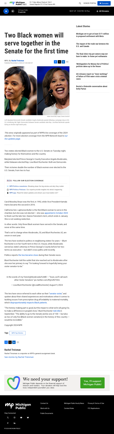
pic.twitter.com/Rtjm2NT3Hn (47, 280)
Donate (105, 3)
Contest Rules (69, 408)
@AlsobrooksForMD (38, 277)
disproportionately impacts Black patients (28, 302)
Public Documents (46, 413)
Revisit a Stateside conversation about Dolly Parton (91, 87)
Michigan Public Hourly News (74, 403)
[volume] (13, 11)
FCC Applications (94, 408)
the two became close (28, 255)
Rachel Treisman (17, 60)
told (56, 311)
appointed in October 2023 (56, 213)
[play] (6, 11)
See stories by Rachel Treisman (19, 357)
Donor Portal (90, 3)
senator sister (56, 293)
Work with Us (44, 408)
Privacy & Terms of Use (96, 403)
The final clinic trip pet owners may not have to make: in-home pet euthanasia (92, 55)
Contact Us (44, 403)
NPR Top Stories (17, 333)
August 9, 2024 (56, 285)
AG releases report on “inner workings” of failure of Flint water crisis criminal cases (92, 76)
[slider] (16, 11)
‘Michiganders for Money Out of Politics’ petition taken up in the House (92, 65)
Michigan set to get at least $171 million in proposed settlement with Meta (92, 35)
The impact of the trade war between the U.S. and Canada (92, 45)
